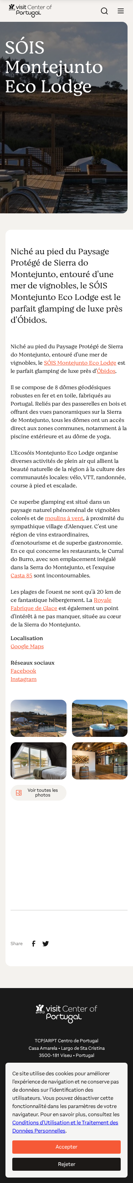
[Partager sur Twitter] (46, 944)
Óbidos (106, 371)
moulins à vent (64, 518)
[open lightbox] (38, 718)
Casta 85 (21, 576)
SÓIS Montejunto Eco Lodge (80, 363)
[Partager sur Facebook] (34, 944)
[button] (121, 11)
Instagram (23, 679)
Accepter (66, 1146)
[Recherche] (104, 11)
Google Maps (27, 646)
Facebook (23, 671)
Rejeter (66, 1164)
